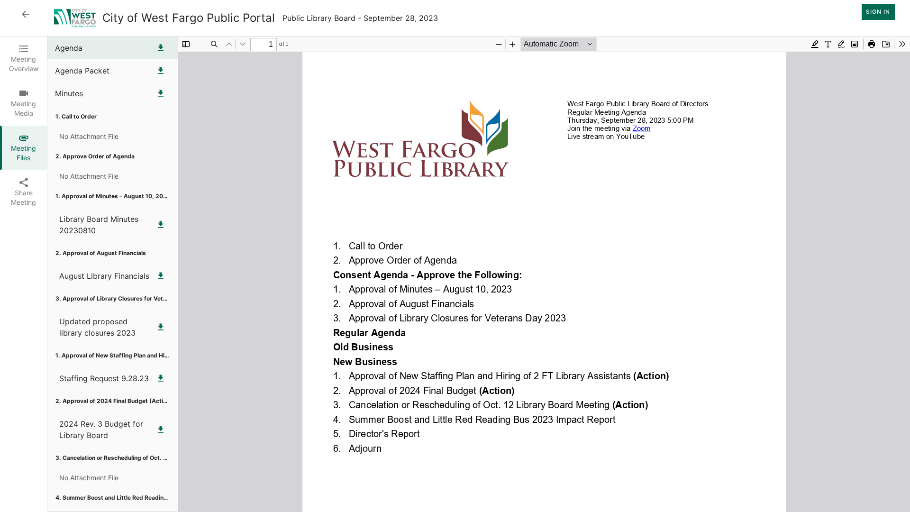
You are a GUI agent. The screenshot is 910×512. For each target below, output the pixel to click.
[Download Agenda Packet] (160, 70)
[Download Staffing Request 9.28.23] (160, 378)
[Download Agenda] (160, 47)
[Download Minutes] (160, 93)
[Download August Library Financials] (160, 275)
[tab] (23, 59)
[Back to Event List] (25, 14)
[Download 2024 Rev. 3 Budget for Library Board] (160, 429)
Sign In (878, 11)
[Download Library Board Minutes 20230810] (160, 224)
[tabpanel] (478, 274)
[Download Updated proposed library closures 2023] (160, 327)
